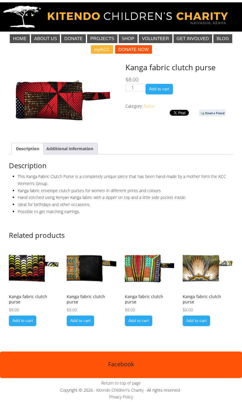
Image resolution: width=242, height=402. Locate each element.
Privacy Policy (121, 397)
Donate (73, 38)
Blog (223, 38)
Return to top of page (121, 383)
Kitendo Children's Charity (120, 390)
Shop (128, 38)
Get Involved (192, 38)
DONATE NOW (133, 49)
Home (20, 38)
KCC (102, 49)
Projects (102, 38)
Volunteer (155, 38)
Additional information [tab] (69, 148)
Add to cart (159, 88)
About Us (45, 38)
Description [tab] (27, 148)
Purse (149, 106)
